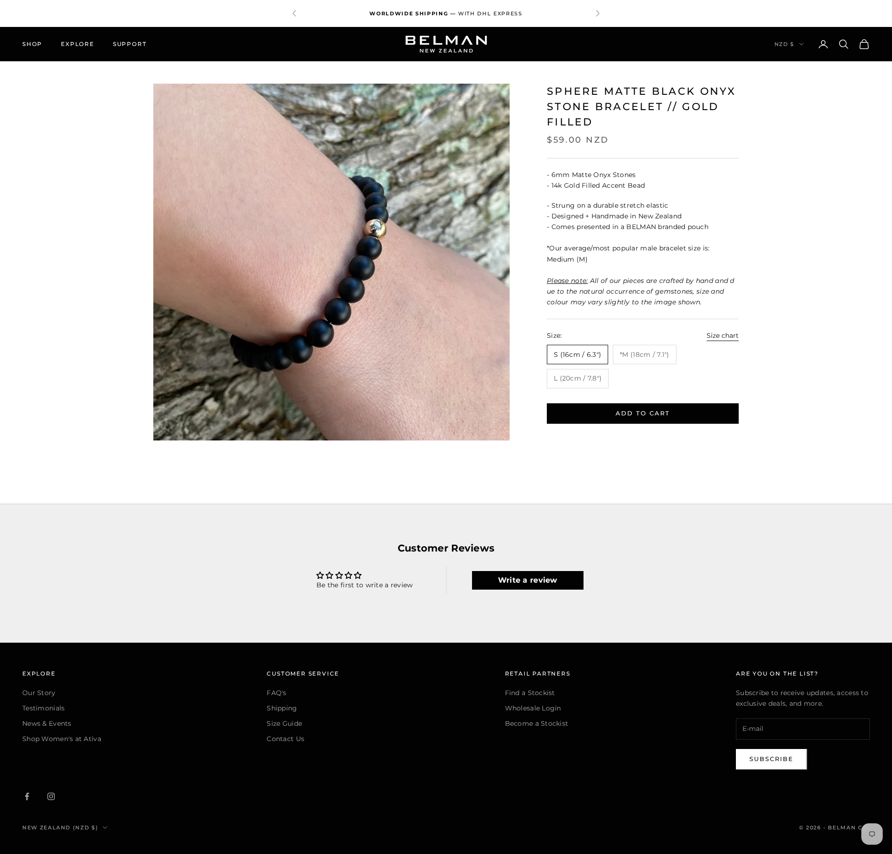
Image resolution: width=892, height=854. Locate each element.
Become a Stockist (537, 723)
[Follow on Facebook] (27, 796)
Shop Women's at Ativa (61, 739)
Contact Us (285, 739)
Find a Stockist (530, 693)
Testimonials (43, 708)
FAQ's (276, 693)
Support (130, 43)
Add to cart (642, 413)
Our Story (39, 693)
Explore (77, 43)
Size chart (723, 335)
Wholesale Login (533, 708)
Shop (32, 43)
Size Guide (284, 723)
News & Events (47, 723)
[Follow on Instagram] (51, 796)
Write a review (528, 580)
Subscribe (771, 758)
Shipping (282, 708)
